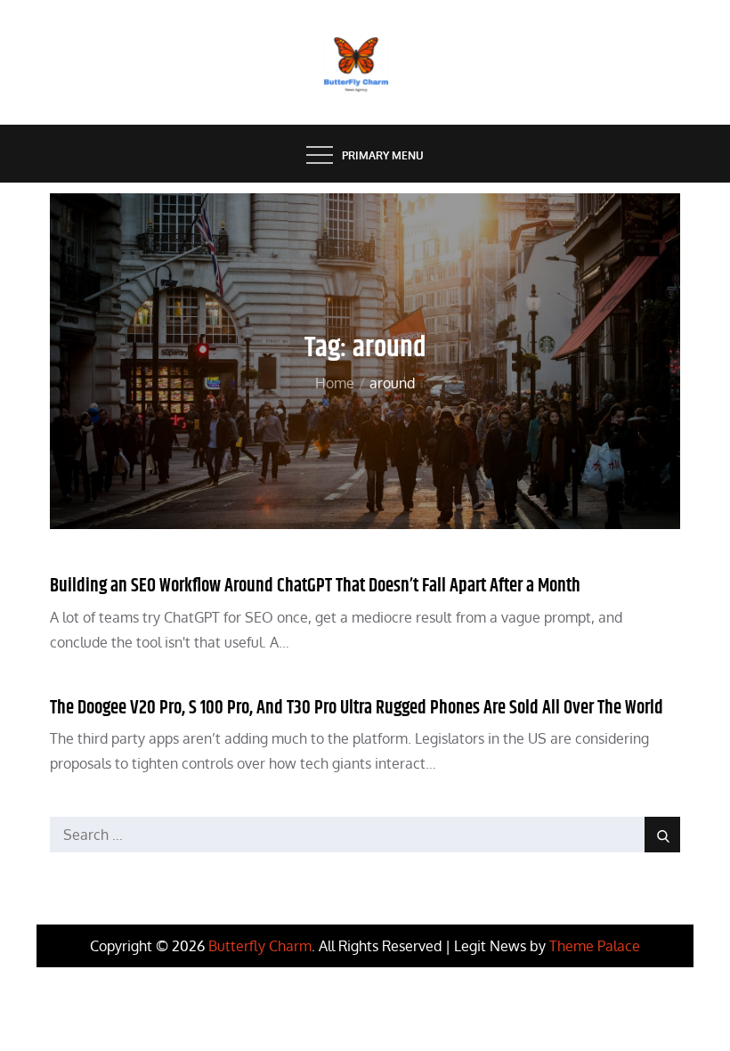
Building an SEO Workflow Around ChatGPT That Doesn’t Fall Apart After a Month (315, 586)
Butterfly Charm (260, 946)
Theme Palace (594, 946)
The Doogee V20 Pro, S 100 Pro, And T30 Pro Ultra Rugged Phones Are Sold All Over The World (356, 708)
